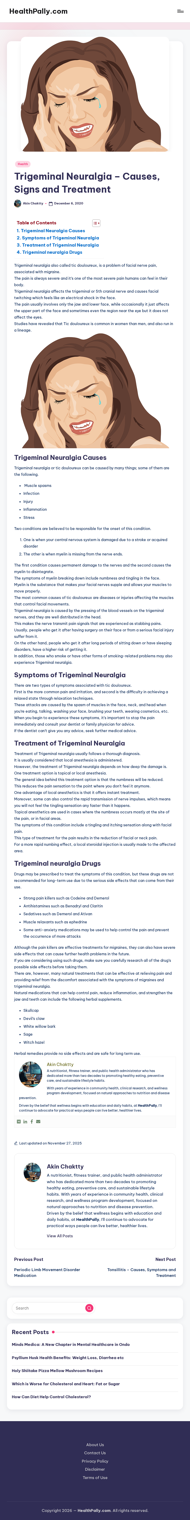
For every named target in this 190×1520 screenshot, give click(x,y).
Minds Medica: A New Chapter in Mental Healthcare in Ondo (71, 1344)
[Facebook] (32, 1121)
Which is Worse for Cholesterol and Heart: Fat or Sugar (66, 1383)
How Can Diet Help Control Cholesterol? (51, 1396)
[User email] (38, 1121)
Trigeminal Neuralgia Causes (53, 230)
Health (23, 164)
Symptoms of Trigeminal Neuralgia (60, 238)
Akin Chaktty (65, 1166)
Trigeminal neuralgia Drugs (52, 252)
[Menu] (180, 11)
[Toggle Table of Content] (94, 223)
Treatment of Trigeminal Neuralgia (60, 245)
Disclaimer (95, 1469)
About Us (95, 1444)
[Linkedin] (25, 1121)
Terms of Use (95, 1477)
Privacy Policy (95, 1461)
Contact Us (95, 1452)
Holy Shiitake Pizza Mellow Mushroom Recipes (57, 1370)
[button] (60, 1236)
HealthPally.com (38, 11)
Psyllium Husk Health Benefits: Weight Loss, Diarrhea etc (68, 1357)
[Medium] (19, 1121)
